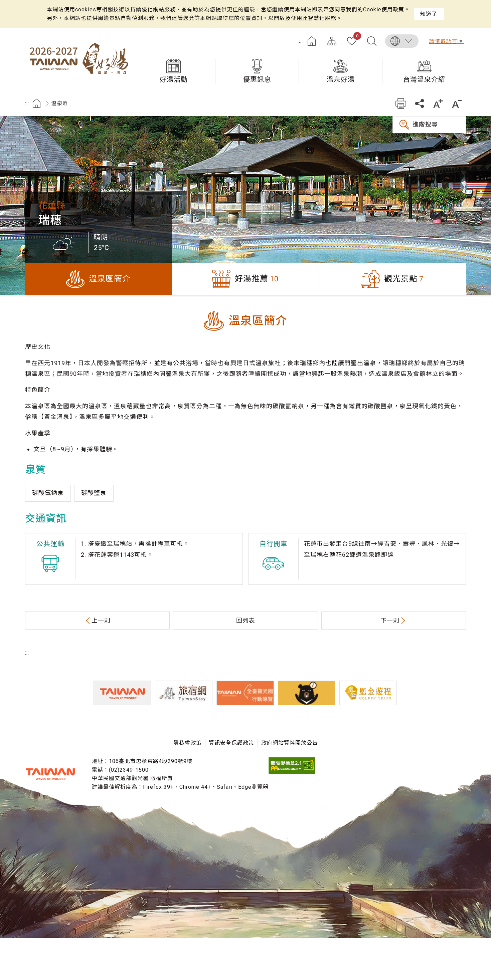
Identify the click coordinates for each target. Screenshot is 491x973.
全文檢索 (371, 41)
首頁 (311, 41)
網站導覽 (331, 41)
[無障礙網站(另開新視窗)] (292, 772)
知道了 (428, 14)
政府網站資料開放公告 (289, 743)
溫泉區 (59, 103)
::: (300, 41)
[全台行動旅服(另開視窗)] (245, 693)
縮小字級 (456, 103)
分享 (419, 103)
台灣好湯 (78, 57)
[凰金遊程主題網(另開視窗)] (368, 693)
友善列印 (400, 103)
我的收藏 (357, 36)
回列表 (245, 620)
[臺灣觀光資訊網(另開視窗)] (122, 693)
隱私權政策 (187, 743)
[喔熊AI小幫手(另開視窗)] (306, 693)
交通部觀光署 (50, 774)
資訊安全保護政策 (231, 743)
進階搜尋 (425, 124)
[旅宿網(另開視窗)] (183, 693)
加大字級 (438, 103)
